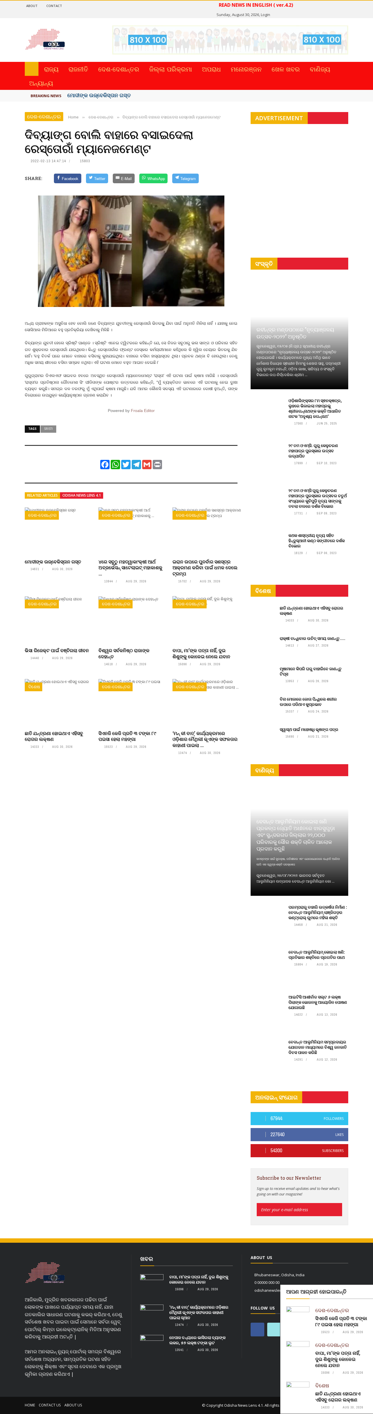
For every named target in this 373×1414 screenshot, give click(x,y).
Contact (54, 6)
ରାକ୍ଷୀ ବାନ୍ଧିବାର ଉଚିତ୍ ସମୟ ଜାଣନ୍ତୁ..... (312, 638)
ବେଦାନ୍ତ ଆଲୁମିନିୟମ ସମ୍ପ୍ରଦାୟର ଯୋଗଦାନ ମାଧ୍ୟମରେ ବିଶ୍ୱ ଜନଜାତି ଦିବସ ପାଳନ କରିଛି (317, 1047)
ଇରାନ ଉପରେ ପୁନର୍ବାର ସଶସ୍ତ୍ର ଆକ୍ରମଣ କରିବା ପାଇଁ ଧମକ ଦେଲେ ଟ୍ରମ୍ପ (205, 567)
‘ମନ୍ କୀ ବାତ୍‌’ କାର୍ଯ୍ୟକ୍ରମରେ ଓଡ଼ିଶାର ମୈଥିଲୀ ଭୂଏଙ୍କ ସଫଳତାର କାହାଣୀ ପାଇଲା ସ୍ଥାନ (198, 1312)
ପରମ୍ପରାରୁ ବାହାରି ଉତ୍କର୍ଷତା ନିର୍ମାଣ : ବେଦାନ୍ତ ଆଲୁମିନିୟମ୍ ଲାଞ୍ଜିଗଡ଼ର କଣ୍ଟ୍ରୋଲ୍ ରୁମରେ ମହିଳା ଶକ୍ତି (317, 912)
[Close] (367, 1290)
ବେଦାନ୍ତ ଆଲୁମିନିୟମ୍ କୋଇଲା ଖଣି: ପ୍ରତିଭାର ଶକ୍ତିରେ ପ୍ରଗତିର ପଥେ (316, 954)
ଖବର (146, 1259)
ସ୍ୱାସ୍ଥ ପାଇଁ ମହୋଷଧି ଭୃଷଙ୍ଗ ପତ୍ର (309, 729)
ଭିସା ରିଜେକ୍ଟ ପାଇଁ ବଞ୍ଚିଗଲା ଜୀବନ (57, 650)
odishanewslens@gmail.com (279, 1290)
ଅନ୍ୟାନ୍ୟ (41, 82)
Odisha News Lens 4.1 (81, 495)
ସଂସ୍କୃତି (264, 264)
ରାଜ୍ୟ (51, 68)
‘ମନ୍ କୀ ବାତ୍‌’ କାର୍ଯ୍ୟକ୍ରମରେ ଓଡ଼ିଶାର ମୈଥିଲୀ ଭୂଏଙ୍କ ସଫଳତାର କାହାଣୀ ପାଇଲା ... (205, 739)
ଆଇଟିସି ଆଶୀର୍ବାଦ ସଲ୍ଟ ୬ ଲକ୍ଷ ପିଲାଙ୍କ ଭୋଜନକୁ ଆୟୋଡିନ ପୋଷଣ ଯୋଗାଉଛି (317, 1002)
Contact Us (50, 1405)
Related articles (42, 495)
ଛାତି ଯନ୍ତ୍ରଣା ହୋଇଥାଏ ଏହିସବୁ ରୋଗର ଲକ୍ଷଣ (54, 736)
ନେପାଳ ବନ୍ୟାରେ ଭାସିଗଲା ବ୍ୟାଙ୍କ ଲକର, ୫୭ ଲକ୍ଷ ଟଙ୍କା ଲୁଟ (197, 1340)
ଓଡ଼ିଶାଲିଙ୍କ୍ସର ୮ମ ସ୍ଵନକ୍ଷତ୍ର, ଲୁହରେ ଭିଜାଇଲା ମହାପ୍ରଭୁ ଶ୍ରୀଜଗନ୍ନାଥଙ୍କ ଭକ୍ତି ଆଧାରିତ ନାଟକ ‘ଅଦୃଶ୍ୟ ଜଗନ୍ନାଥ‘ (315, 408)
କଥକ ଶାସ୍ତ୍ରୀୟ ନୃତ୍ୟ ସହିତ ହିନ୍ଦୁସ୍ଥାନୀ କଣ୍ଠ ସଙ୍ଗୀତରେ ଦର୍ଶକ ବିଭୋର (316, 541)
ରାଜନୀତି (78, 68)
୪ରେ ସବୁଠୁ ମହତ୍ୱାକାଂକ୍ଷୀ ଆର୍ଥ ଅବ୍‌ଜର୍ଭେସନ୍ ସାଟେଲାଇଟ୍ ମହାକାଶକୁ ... (130, 567)
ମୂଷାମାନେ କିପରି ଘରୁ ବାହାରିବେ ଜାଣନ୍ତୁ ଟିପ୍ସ (311, 671)
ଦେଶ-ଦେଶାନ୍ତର (118, 68)
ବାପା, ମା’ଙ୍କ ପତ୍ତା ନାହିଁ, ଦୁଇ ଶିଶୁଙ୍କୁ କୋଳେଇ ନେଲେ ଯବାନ (201, 653)
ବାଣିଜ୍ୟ (320, 68)
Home (30, 1405)
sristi (48, 429)
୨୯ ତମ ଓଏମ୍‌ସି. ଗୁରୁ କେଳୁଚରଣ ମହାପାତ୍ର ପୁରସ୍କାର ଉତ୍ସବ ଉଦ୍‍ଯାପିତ (313, 451)
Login (265, 14)
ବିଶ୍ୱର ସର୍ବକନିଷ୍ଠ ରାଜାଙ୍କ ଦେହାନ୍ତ (123, 653)
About (32, 6)
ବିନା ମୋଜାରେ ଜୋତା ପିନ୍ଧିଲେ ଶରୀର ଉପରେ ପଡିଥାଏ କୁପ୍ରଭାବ (308, 701)
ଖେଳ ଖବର (286, 68)
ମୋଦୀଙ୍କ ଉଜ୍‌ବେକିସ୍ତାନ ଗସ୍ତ (99, 95)
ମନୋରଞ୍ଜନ (246, 68)
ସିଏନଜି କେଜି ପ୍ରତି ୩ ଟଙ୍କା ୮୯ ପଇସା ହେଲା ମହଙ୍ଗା (127, 736)
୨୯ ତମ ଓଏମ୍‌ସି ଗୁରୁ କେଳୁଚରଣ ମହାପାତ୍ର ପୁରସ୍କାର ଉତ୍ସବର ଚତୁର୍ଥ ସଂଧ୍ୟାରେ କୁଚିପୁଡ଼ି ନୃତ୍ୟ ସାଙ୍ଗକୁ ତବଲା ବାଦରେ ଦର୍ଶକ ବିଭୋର (317, 498)
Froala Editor (143, 410)
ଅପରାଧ (211, 68)
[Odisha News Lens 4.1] (45, 1272)
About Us (73, 1405)
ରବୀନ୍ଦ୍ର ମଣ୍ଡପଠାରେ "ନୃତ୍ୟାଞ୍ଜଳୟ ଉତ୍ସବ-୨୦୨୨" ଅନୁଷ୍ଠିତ (295, 333)
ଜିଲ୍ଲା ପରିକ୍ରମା (170, 68)
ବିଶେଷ (34, 687)
